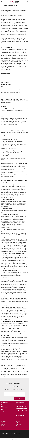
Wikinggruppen (18, 439)
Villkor (2, 422)
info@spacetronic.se (17, 389)
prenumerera (19, 398)
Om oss (18, 421)
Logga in (3, 424)
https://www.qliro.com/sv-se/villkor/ (12, 92)
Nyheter (18, 422)
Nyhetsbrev (18, 424)
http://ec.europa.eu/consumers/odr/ (9, 124)
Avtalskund (3, 425)
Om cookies (19, 425)
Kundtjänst (3, 421)
